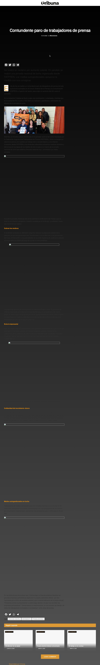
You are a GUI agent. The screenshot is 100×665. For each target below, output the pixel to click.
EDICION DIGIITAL (14, 619)
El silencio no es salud (13, 646)
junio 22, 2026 (10, 648)
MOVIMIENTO (26, 619)
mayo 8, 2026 (41, 648)
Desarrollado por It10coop (17, 664)
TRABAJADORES (38, 619)
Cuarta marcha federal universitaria (48, 646)
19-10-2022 (44, 36)
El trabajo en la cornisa (76, 646)
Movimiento (53, 36)
